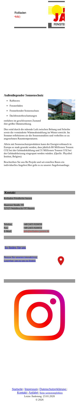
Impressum (31, 389)
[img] (39, 14)
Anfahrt (33, 392)
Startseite (17, 389)
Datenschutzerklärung (53, 389)
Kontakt (22, 392)
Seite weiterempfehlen (51, 392)
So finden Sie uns (15, 247)
